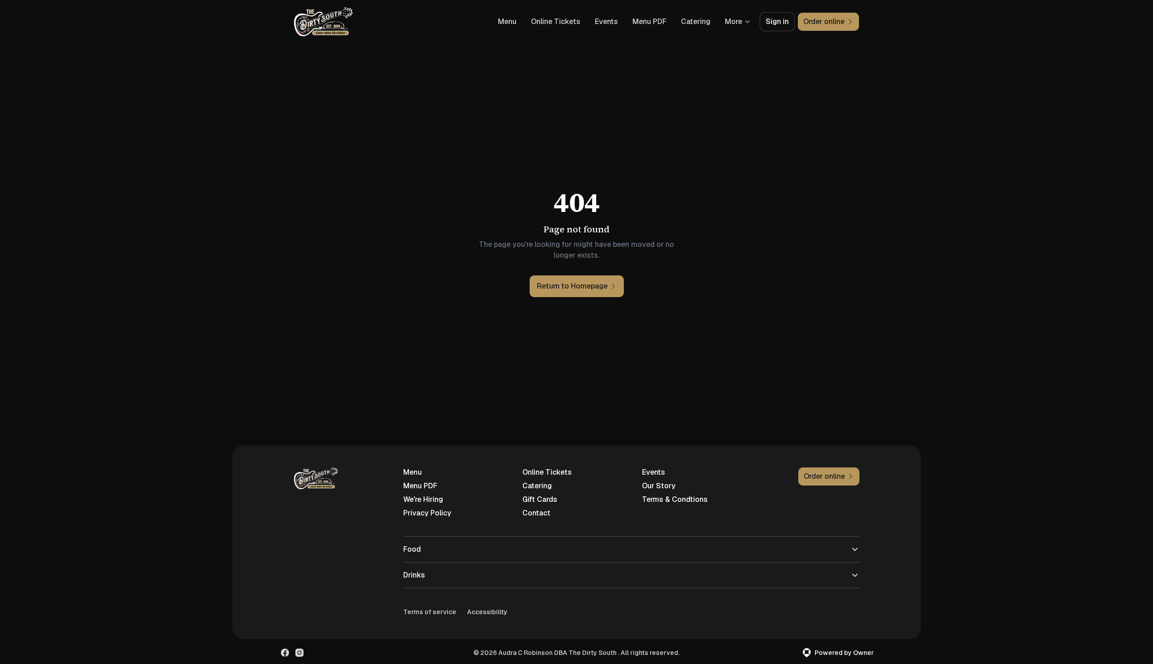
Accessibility (487, 612)
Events (606, 21)
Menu (507, 21)
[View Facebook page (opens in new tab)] (285, 652)
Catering (695, 21)
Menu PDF (649, 21)
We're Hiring (423, 499)
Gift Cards (539, 499)
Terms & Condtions (675, 499)
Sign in (777, 21)
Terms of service (429, 612)
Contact (536, 513)
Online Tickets (555, 21)
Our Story (658, 486)
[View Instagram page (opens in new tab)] (299, 652)
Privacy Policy (427, 513)
